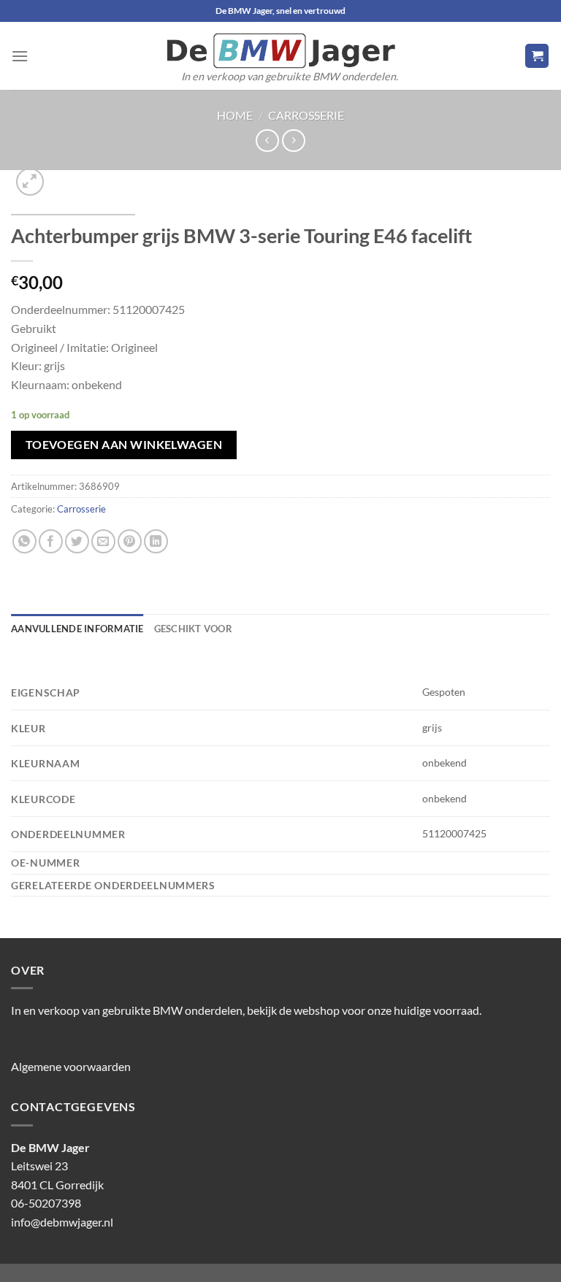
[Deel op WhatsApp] (24, 541)
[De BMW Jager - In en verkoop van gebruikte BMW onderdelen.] (280, 51)
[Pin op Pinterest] (130, 541)
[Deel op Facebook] (51, 541)
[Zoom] (30, 182)
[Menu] (19, 56)
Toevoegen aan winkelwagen (124, 444)
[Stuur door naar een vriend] (103, 541)
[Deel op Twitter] (77, 541)
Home (235, 115)
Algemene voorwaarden (71, 1066)
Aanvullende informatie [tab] (77, 628)
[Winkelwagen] (537, 56)
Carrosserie (306, 115)
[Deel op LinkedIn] (156, 541)
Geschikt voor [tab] (193, 628)
